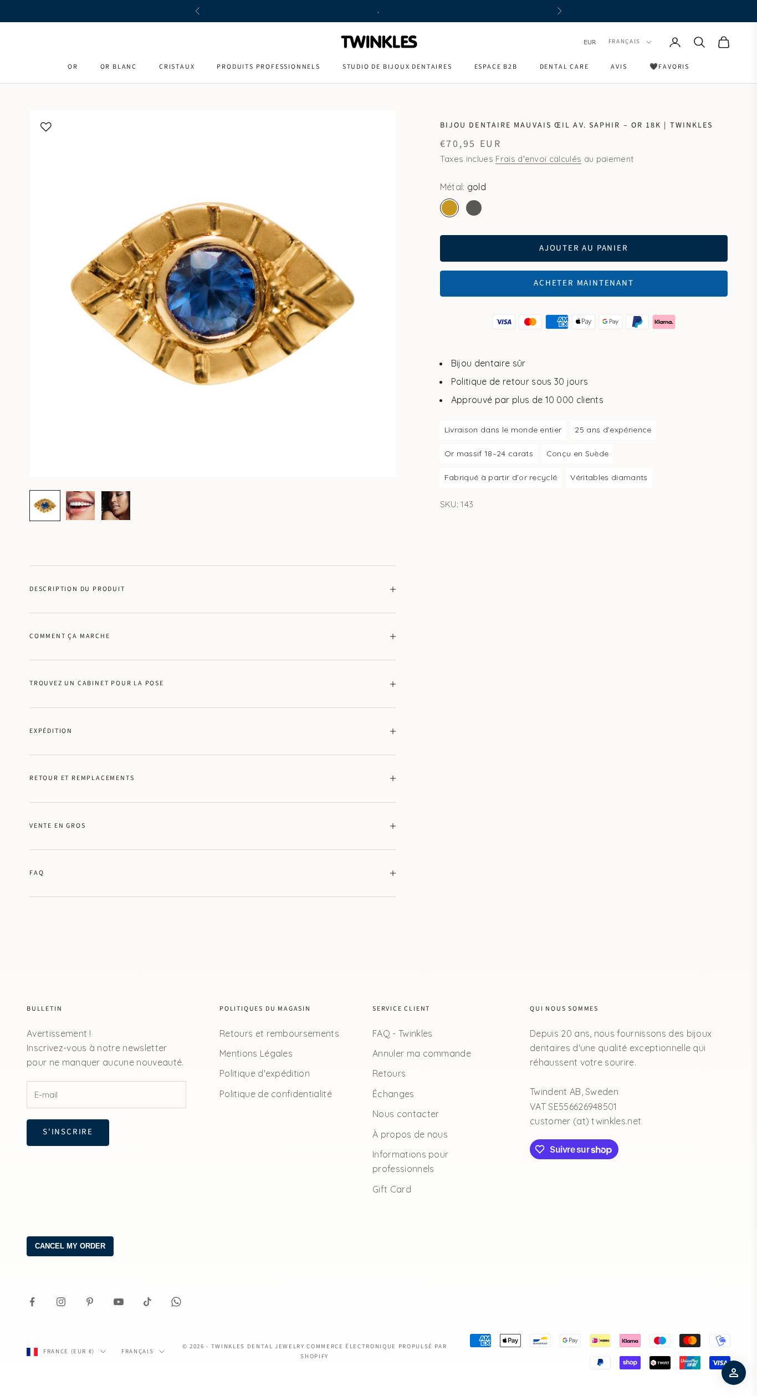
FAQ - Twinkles (402, 1033)
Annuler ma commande (421, 1053)
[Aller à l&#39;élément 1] (44, 505)
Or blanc (118, 67)
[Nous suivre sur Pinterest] (89, 1301)
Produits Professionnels (268, 67)
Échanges (393, 1093)
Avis (619, 67)
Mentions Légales (256, 1053)
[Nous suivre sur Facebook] (32, 1301)
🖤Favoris (669, 67)
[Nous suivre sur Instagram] (61, 1301)
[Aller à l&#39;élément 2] (80, 505)
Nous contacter (405, 1113)
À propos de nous (410, 1134)
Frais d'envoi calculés (538, 159)
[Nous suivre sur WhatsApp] (176, 1301)
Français (624, 42)
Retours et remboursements (279, 1033)
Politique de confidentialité (275, 1093)
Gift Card (391, 1189)
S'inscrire (68, 1132)
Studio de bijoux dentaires (397, 67)
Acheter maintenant (583, 283)
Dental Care (564, 67)
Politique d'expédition (264, 1073)
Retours (389, 1073)
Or (73, 67)
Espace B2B (496, 67)
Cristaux (177, 67)
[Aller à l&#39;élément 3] (115, 505)
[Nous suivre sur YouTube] (118, 1301)
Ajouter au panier (583, 248)
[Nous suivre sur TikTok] (147, 1301)
